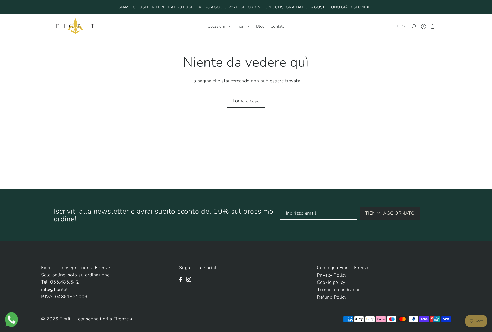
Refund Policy (332, 297)
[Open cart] (432, 26)
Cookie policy (331, 282)
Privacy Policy (331, 275)
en (404, 26)
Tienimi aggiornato (390, 213)
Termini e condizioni (338, 290)
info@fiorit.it (54, 289)
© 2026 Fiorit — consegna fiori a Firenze (85, 319)
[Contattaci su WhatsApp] (11, 319)
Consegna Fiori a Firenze (343, 268)
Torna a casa (245, 101)
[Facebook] (182, 279)
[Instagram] (190, 279)
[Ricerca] (414, 26)
